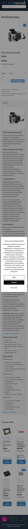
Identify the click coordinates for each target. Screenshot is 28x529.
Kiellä (14, 277)
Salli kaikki (14, 282)
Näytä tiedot (14, 287)
